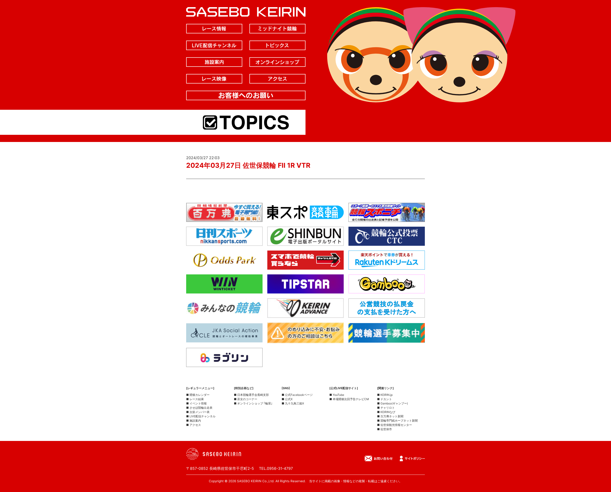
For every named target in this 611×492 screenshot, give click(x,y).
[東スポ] (305, 218)
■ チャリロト (386, 407)
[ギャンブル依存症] (305, 339)
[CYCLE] (224, 338)
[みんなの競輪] (224, 313)
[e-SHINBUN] (305, 242)
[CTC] (386, 242)
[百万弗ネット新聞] (224, 218)
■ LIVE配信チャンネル (201, 416)
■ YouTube (336, 395)
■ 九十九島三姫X (293, 403)
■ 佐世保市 (384, 429)
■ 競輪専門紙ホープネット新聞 (397, 420)
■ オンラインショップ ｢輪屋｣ (253, 403)
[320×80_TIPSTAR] (305, 289)
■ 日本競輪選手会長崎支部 (251, 395)
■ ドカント (384, 399)
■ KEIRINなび (386, 412)
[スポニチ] (386, 218)
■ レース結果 (195, 399)
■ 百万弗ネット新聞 (390, 416)
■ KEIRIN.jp (385, 395)
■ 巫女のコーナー (245, 399)
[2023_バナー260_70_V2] (386, 338)
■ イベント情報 (196, 403)
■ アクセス (193, 425)
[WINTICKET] (224, 289)
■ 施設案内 (193, 420)
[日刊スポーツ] (224, 242)
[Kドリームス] (386, 265)
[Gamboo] (386, 289)
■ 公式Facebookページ (297, 395)
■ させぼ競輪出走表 (199, 407)
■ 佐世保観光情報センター (394, 425)
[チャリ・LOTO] (305, 265)
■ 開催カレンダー (198, 395)
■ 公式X (287, 399)
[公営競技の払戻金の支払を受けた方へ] (386, 313)
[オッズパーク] (224, 265)
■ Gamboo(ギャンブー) (392, 403)
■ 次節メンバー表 (198, 412)
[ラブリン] (224, 363)
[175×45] (305, 314)
